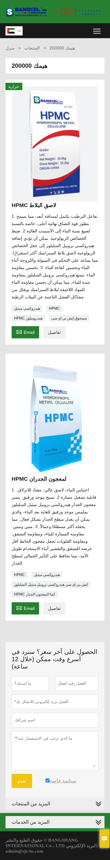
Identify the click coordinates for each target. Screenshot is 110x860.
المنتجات (32, 48)
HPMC (54, 308)
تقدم (22, 780)
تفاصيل (54, 332)
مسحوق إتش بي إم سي (69, 318)
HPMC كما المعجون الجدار (34, 594)
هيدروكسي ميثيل (27, 308)
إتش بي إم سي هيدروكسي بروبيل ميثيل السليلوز (51, 584)
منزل (10, 48)
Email (25, 331)
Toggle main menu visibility (97, 30)
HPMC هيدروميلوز (28, 318)
